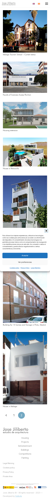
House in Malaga (10, 406)
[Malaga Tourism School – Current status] (25, 31)
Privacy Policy (25, 268)
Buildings (25, 450)
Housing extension (10, 130)
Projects (25, 442)
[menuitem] (34, 3)
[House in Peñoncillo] (25, 152)
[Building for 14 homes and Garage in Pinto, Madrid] (25, 287)
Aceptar (25, 255)
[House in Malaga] (25, 368)
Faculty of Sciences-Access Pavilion (17, 95)
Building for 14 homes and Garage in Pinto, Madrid (24, 325)
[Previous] (6, 415)
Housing (25, 438)
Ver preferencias (25, 262)
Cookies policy (14, 268)
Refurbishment (25, 446)
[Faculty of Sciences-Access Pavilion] (25, 77)
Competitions (25, 454)
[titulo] (15, 430)
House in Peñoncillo (11, 168)
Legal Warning (35, 268)
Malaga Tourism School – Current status (19, 55)
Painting (25, 458)
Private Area (7, 476)
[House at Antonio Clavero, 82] (25, 209)
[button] (46, 231)
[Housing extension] (25, 115)
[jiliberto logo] (8, 3)
